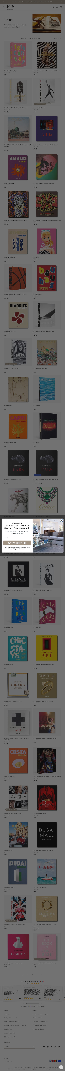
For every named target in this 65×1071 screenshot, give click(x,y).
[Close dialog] (61, 520)
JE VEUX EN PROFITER (17, 543)
